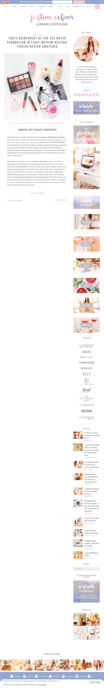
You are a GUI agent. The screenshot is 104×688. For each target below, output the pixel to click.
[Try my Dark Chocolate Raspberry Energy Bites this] (63, 665)
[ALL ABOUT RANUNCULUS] (79, 633)
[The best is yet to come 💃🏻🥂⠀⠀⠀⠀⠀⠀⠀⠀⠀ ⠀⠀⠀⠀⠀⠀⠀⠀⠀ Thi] (6, 665)
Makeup (32, 123)
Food (32, 6)
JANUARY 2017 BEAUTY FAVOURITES (37, 129)
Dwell (59, 6)
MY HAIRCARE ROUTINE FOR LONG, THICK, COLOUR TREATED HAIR (91, 464)
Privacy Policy (42, 684)
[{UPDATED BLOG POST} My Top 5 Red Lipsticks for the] (98, 665)
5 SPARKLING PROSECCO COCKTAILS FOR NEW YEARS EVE (91, 491)
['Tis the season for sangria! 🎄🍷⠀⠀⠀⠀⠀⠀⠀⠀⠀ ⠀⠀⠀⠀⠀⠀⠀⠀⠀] (86, 665)
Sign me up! (79, 2)
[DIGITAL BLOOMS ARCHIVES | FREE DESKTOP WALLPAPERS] (93, 633)
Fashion (23, 6)
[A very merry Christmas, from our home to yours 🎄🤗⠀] (40, 665)
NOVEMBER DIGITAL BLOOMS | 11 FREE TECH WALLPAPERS (91, 543)
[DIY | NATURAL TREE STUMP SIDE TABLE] (79, 619)
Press (68, 6)
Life (5, 6)
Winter (37, 126)
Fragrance (19, 123)
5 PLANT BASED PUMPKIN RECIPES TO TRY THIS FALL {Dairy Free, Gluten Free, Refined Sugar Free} (92, 450)
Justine (20, 200)
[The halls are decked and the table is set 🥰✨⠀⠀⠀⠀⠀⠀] (52, 665)
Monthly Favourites (43, 123)
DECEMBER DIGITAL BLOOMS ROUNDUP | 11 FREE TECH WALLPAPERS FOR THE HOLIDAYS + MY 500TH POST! (91, 506)
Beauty (13, 6)
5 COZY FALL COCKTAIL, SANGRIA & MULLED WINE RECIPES (92, 435)
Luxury (26, 123)
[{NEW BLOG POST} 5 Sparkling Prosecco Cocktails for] (17, 665)
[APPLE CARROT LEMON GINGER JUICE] (93, 619)
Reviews (55, 123)
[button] (52, 2)
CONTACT (76, 6)
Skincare (62, 123)
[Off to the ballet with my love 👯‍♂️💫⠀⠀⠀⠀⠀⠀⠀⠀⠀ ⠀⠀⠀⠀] (75, 665)
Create (50, 6)
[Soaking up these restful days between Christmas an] (29, 665)
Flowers (41, 6)
